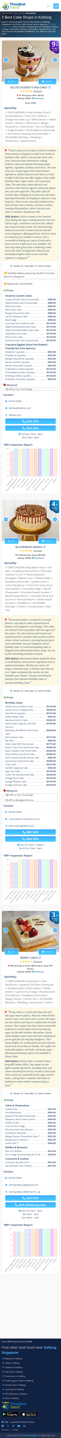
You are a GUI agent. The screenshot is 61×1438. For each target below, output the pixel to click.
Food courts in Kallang (15, 1376)
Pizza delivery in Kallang (16, 1394)
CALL (12, 81)
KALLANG (18, 13)
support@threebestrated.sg (22, 1422)
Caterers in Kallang (13, 1367)
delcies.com (15, 415)
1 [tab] (25, 74)
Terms (15, 1430)
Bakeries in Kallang (13, 1358)
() (37, 91)
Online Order (15, 401)
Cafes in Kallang (12, 1363)
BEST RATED (7, 13)
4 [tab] (32, 74)
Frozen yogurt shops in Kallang (19, 1380)
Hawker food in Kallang (15, 1385)
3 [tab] (30, 74)
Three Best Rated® (28, 1435)
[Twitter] (8, 1426)
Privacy (6, 1430)
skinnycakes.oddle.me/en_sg (24, 1191)
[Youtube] (19, 1426)
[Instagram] (13, 1426)
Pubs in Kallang (12, 1398)
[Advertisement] (30, 1307)
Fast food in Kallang (14, 1371)
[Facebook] (3, 1426)
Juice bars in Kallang (14, 1389)
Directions (39, 98)
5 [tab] (34, 74)
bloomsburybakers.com (21, 825)
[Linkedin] (24, 1426)
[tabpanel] (30, 61)
